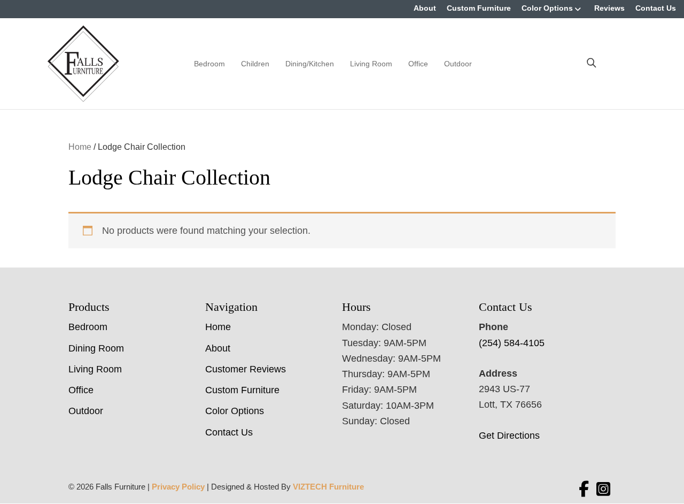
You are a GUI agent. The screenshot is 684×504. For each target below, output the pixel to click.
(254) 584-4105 (512, 343)
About (425, 8)
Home (79, 146)
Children (255, 63)
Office (418, 63)
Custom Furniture (479, 8)
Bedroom (209, 63)
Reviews (609, 8)
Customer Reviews (245, 369)
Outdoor (458, 63)
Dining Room (96, 348)
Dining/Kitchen (309, 63)
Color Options (547, 8)
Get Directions (509, 435)
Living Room (371, 63)
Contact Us (655, 8)
